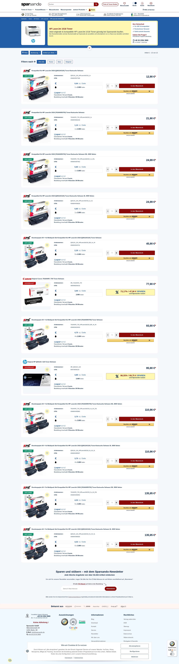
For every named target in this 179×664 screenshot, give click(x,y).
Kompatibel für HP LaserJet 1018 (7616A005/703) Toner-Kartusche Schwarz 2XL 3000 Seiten (64, 154)
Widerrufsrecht (128, 637)
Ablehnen (134, 657)
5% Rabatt (82, 584)
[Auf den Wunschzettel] (47, 78)
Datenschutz (128, 634)
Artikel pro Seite (48, 53)
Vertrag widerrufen (130, 619)
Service (93, 630)
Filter (26, 53)
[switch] (172, 654)
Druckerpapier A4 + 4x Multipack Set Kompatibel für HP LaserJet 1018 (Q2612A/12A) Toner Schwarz (66, 238)
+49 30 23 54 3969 (34, 634)
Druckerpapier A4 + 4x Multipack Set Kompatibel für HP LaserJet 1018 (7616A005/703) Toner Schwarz (67, 320)
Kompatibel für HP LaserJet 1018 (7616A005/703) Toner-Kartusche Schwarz (58, 112)
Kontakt (93, 626)
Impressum (127, 630)
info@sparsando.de (38, 632)
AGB (125, 623)
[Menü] (175, 641)
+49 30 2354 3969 (141, 40)
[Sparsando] (31, 4)
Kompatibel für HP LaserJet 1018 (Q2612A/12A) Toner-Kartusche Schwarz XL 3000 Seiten (63, 196)
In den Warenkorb (137, 86)
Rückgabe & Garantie (131, 641)
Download (94, 623)
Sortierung (34, 53)
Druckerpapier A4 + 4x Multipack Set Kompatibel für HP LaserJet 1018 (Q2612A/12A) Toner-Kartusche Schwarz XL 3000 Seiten (76, 445)
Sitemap (126, 626)
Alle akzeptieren (134, 646)
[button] (142, 4)
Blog (92, 619)
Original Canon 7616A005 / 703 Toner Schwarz (48, 279)
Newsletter (94, 634)
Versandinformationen (98, 641)
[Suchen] (96, 4)
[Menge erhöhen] (116, 86)
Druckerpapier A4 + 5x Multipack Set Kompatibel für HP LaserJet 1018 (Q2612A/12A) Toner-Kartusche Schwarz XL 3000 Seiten (76, 529)
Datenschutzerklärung (74, 597)
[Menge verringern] (107, 86)
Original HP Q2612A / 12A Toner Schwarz (41, 362)
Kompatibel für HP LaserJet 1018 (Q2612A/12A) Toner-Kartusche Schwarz (57, 70)
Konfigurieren (135, 651)
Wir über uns (95, 637)
